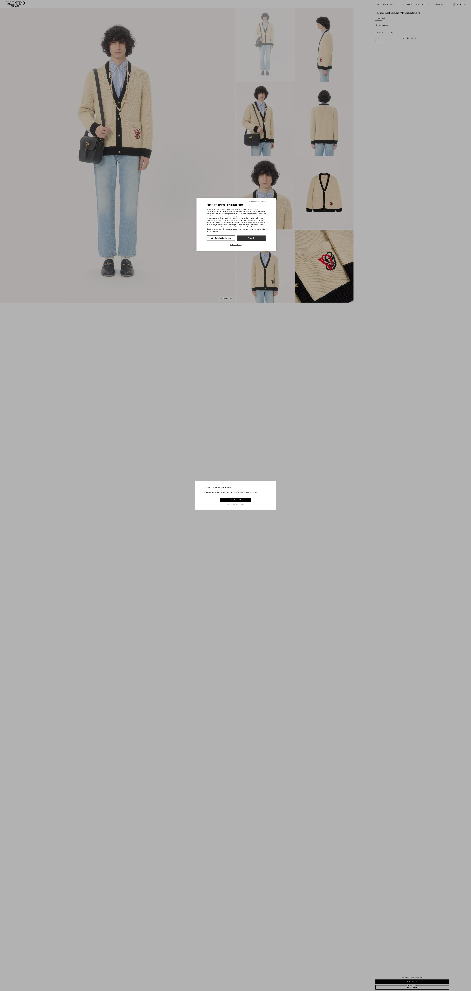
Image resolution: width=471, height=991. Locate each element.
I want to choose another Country (235, 504)
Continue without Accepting (257, 201)
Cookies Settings (236, 245)
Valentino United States (235, 500)
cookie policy (261, 229)
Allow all (251, 238)
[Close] (268, 487)
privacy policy (214, 231)
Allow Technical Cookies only (221, 238)
